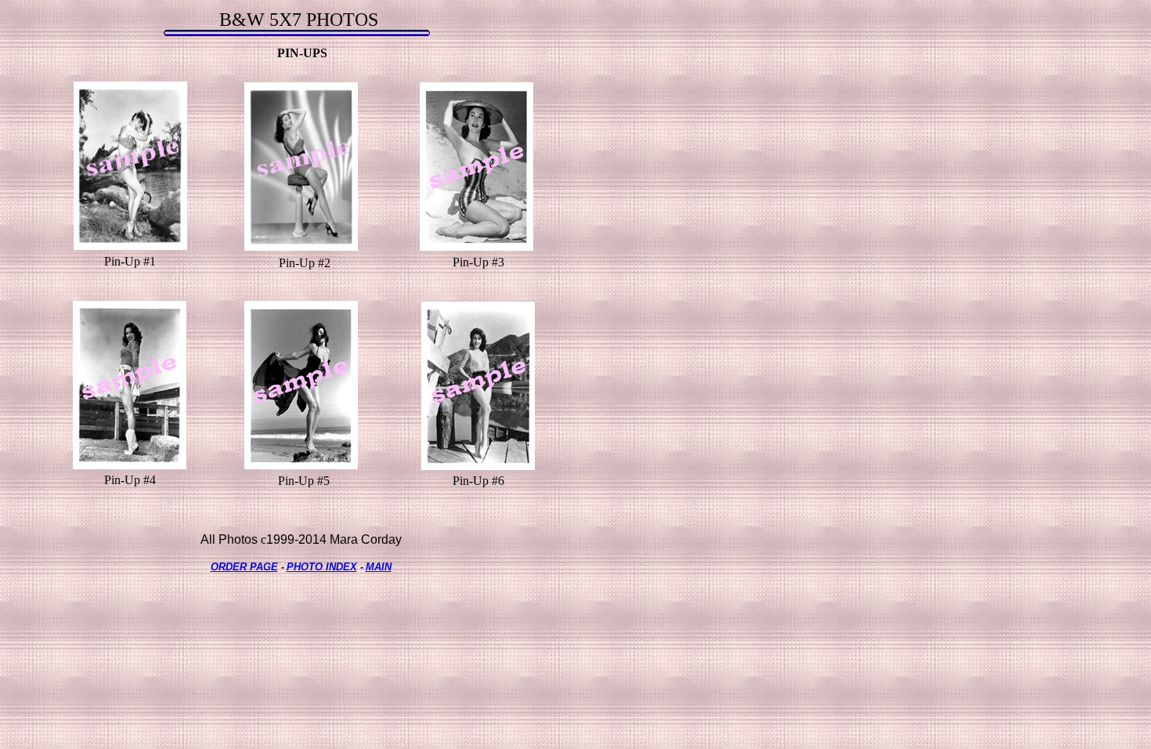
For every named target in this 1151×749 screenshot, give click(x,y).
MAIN (378, 567)
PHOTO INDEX (322, 567)
